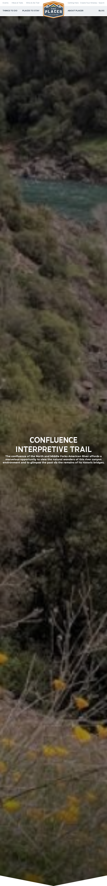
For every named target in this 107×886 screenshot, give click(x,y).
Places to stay (30, 11)
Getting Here (73, 3)
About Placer (75, 11)
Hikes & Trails (17, 3)
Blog (101, 11)
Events (5, 3)
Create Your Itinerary (88, 3)
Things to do (10, 11)
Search (101, 3)
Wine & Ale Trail (32, 3)
